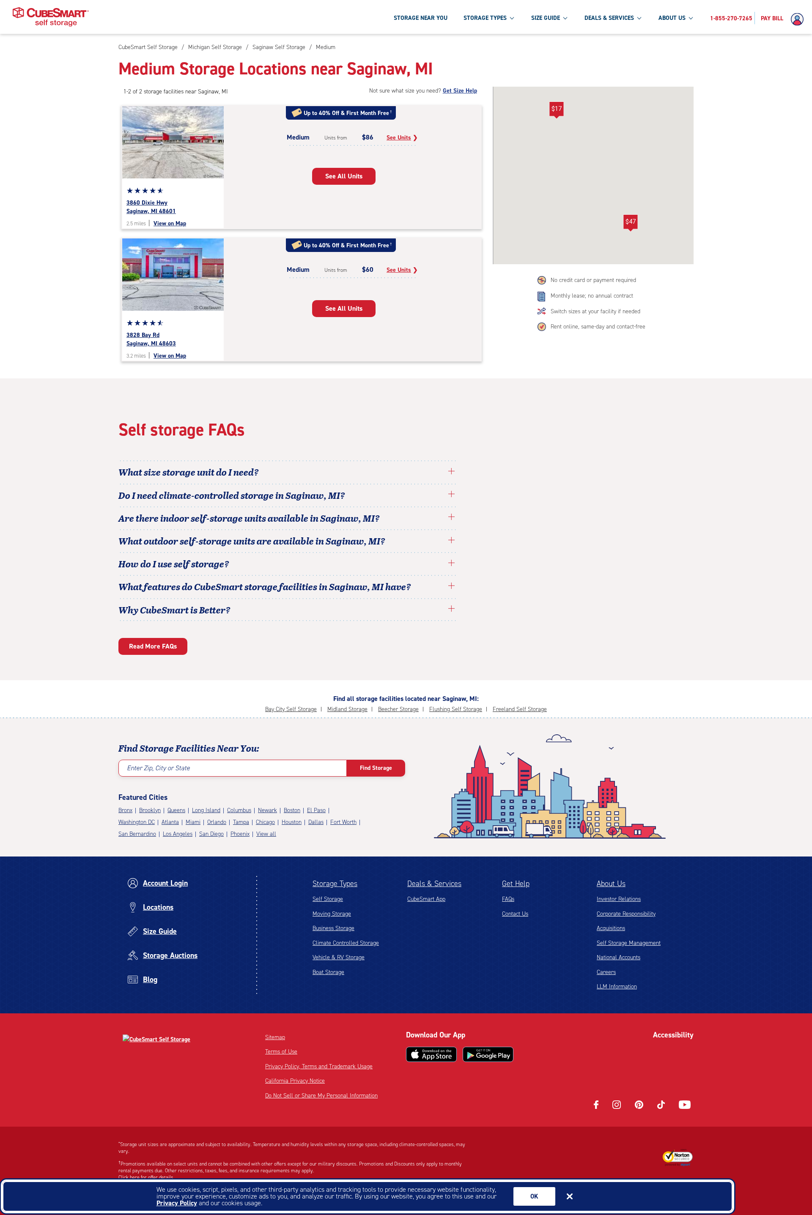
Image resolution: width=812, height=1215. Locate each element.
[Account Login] (799, 19)
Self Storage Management (629, 943)
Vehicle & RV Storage (339, 957)
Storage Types (335, 883)
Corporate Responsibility (626, 914)
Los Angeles (177, 834)
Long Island (206, 810)
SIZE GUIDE (545, 18)
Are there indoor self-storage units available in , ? (249, 518)
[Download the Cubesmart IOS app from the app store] (431, 1054)
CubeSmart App (426, 899)
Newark (267, 810)
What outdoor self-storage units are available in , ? (251, 540)
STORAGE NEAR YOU (420, 18)
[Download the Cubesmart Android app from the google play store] (488, 1054)
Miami (193, 822)
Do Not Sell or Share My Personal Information (321, 1096)
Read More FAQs (153, 646)
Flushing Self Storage (455, 709)
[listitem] (324, 47)
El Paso (316, 810)
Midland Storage (347, 709)
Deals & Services (434, 883)
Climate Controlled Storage (346, 943)
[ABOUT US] (690, 17)
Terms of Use (281, 1052)
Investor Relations (619, 899)
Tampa (241, 822)
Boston (292, 810)
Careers (606, 972)
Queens (176, 810)
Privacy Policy (176, 1203)
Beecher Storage (398, 709)
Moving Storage (332, 914)
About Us (611, 883)
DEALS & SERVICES (609, 18)
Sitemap (275, 1037)
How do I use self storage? (173, 563)
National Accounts (618, 957)
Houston (292, 822)
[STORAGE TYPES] (512, 17)
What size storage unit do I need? (188, 472)
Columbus (239, 810)
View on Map (170, 223)
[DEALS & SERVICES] (639, 17)
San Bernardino (137, 834)
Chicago (265, 822)
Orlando (216, 822)
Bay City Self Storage (291, 709)
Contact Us (515, 914)
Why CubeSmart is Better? (174, 609)
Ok (534, 1196)
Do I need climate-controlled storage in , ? (231, 495)
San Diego (211, 834)
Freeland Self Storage (520, 709)
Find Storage (376, 768)
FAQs (508, 899)
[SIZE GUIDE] (565, 17)
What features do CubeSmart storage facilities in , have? (264, 586)
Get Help (515, 883)
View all (266, 834)
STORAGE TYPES (485, 18)
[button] (630, 223)
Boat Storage (328, 972)
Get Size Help (460, 91)
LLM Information (617, 986)
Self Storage (328, 899)
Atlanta (170, 822)
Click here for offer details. (146, 1177)
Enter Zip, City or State (158, 767)
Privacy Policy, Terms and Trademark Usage (319, 1066)
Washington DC (136, 822)
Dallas (316, 822)
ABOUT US (672, 18)
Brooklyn (150, 810)
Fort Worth (343, 822)
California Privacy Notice (295, 1081)
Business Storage (333, 928)
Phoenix (240, 834)
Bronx (125, 810)
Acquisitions (611, 928)
